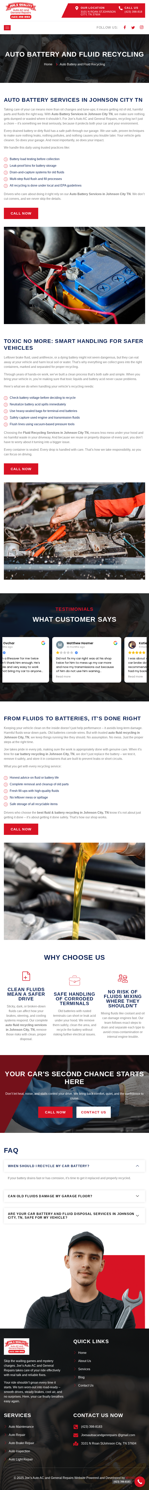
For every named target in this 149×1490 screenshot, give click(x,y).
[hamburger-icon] (7, 27)
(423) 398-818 (133, 11)
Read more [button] (15, 676)
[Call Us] (121, 8)
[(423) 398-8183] (139, 1481)
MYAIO (130, 1477)
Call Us (131, 7)
